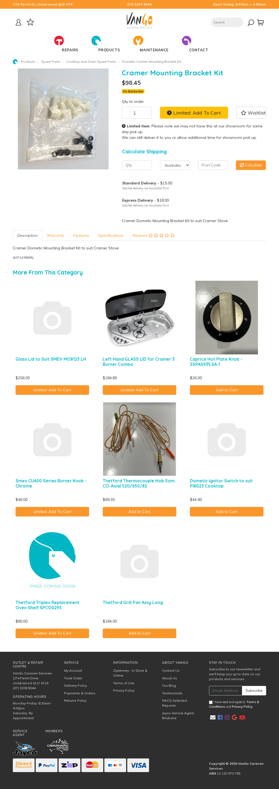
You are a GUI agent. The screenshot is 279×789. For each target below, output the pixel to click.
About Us (169, 678)
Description (27, 235)
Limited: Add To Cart (196, 113)
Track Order (73, 678)
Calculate (253, 165)
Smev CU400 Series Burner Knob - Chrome (51, 483)
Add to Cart (227, 389)
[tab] (27, 235)
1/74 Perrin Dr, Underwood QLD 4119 (42, 4)
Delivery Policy (75, 685)
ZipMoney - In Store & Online (130, 672)
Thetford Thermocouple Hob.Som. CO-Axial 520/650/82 (139, 483)
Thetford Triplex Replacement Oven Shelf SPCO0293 (48, 605)
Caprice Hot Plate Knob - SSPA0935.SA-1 (216, 361)
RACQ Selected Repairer (174, 702)
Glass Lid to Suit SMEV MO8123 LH (51, 359)
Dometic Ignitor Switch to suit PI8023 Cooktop (221, 483)
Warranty (55, 235)
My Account (73, 670)
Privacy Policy (123, 690)
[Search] (247, 21)
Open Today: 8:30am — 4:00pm (239, 4)
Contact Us (171, 670)
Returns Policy (75, 700)
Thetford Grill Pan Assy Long (133, 602)
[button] (251, 113)
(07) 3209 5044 (139, 4)
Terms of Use (123, 683)
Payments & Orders (79, 693)
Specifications (110, 235)
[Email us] (213, 717)
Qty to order (133, 101)
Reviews (140, 235)
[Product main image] (63, 118)
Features (81, 235)
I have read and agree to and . (234, 704)
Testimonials (172, 693)
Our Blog (169, 685)
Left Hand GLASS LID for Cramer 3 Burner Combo (139, 361)
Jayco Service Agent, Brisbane (178, 715)
